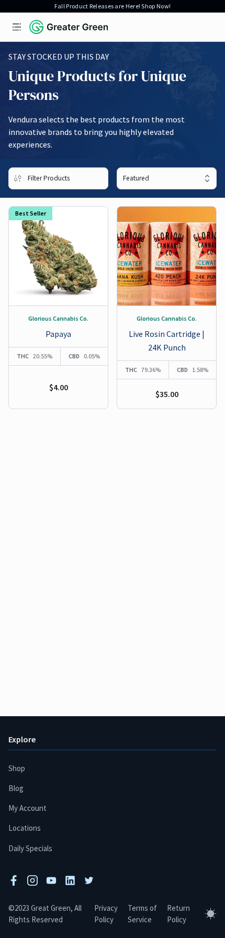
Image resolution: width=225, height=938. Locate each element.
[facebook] (13, 880)
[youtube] (51, 880)
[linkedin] (70, 880)
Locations (24, 828)
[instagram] (32, 880)
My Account (27, 808)
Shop (16, 768)
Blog (16, 788)
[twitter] (89, 880)
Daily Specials (30, 848)
